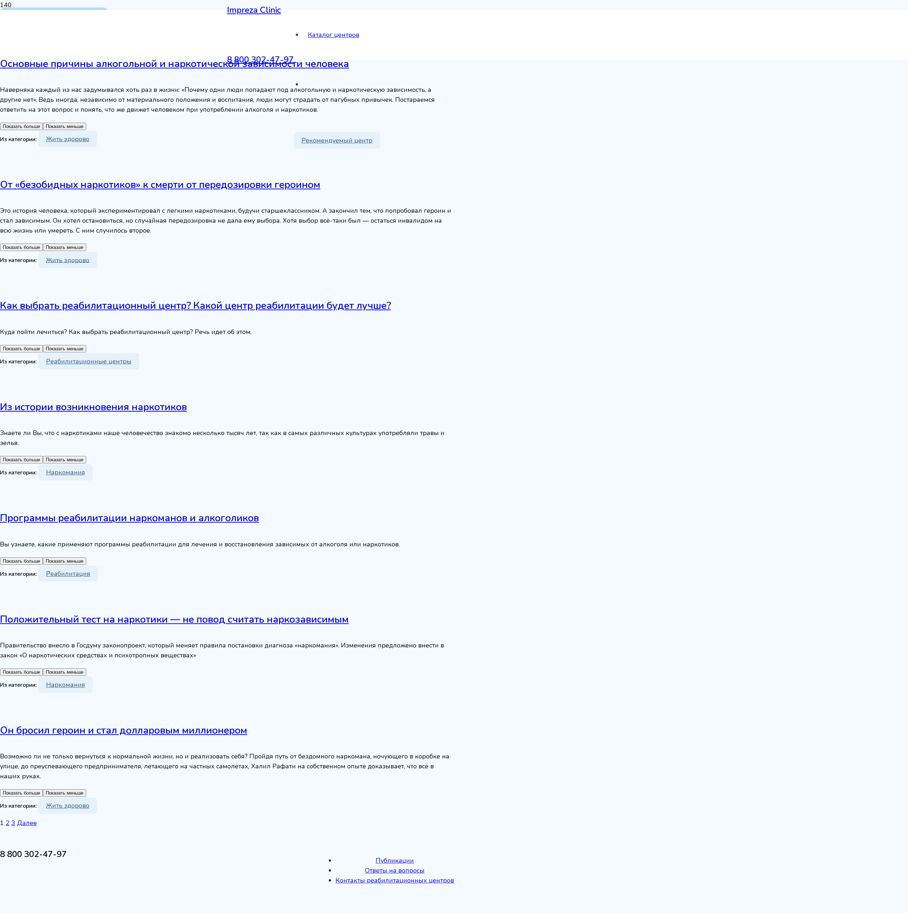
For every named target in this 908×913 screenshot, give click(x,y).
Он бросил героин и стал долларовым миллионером (123, 730)
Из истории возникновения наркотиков (93, 407)
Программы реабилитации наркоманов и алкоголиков (129, 518)
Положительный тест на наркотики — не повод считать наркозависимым (174, 619)
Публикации (395, 860)
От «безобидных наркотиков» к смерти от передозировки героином (160, 184)
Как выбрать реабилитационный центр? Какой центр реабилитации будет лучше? (195, 305)
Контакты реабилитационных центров (395, 880)
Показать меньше (64, 126)
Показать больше (21, 126)
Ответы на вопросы (395, 870)
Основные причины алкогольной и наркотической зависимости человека (174, 64)
